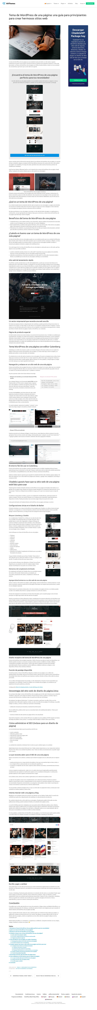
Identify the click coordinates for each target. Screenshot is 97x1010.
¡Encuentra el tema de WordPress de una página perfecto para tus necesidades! (29, 928)
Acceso (82, 3)
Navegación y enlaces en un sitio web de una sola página (24, 941)
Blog (76, 3)
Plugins (62, 3)
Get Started (90, 3)
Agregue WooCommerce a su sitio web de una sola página (26, 950)
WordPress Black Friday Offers (31, 996)
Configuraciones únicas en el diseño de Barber (22, 945)
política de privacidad (54, 994)
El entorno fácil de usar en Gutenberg (20, 942)
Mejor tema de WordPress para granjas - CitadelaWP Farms (48, 975)
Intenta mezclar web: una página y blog (20, 959)
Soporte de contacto (76, 994)
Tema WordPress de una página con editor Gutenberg (23, 939)
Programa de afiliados (17, 996)
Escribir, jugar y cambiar (17, 961)
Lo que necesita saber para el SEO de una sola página (24, 957)
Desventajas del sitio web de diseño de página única (23, 954)
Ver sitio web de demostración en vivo (35, 155)
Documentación (19, 994)
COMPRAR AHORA (78, 80)
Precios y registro (65, 994)
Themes (55, 3)
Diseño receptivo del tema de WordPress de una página (24, 951)
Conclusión (12, 962)
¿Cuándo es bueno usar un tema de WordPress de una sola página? (26, 933)
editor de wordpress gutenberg (24, 968)
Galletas (45, 994)
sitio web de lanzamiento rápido (19, 934)
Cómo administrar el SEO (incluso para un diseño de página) (24, 956)
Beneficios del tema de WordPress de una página (22, 931)
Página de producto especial (18, 937)
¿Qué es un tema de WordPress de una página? (21, 929)
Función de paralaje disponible (19, 953)
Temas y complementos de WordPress (26, 967)
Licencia (39, 994)
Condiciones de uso (30, 994)
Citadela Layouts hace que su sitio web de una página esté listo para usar (28, 944)
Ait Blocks (70, 3)
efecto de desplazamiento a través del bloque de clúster (29, 687)
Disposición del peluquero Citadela (21, 188)
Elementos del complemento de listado (22, 948)
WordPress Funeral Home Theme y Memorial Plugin (23, 975)
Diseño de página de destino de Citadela (47, 188)
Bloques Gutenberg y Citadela (20, 947)
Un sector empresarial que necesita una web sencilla (23, 936)
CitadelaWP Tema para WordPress (57, 1003)
